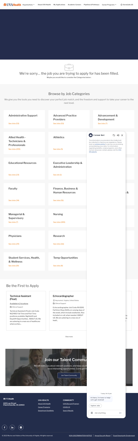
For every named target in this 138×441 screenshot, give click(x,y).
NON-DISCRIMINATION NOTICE (80, 435)
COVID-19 (66, 407)
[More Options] (91, 413)
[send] (120, 413)
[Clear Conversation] (113, 135)
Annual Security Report (103, 435)
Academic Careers (74, 4)
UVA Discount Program (71, 404)
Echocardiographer (63, 296)
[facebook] (4, 427)
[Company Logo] (12, 4)
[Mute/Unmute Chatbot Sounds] (118, 135)
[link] (69, 375)
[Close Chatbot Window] (122, 135)
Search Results (68, 410)
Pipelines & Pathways (91, 4)
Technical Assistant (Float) (20, 297)
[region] (106, 274)
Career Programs (44, 407)
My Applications (59, 4)
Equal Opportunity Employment (124, 435)
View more (69, 336)
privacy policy (100, 144)
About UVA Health (44, 4)
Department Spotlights (46, 410)
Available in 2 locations (19, 304)
